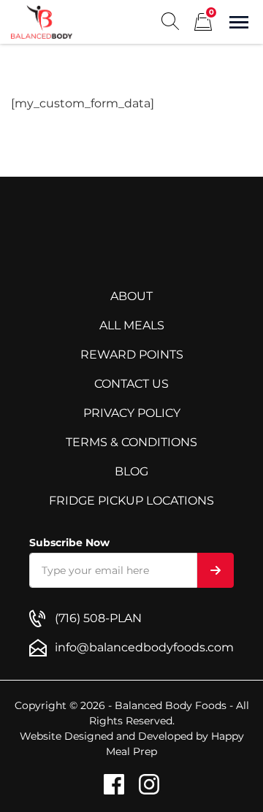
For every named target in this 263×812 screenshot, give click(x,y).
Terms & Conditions (131, 442)
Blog (131, 471)
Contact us (131, 384)
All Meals (131, 325)
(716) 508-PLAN (98, 618)
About (131, 296)
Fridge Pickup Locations (131, 501)
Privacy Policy (131, 413)
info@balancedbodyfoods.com (144, 647)
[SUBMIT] (215, 570)
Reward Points (131, 354)
